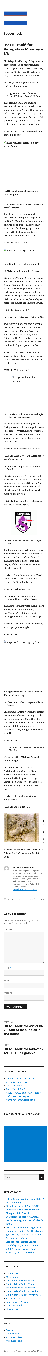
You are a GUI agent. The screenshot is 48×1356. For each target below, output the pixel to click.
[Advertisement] (25, 1144)
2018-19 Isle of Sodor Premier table (23, 1295)
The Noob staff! (14, 1305)
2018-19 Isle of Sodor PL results (22, 1291)
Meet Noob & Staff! (15, 1089)
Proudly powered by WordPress (29, 1351)
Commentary (13, 1298)
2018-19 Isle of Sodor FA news (21, 1280)
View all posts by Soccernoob (25, 889)
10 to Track (39, 899)
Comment (9, 929)
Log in (9, 1330)
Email (7, 980)
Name (7, 968)
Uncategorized (13, 1309)
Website (8, 993)
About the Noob (14, 1085)
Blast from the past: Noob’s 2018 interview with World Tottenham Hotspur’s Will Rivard (23, 1210)
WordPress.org (14, 1341)
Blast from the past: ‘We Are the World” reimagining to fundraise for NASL (25, 1220)
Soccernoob (13, 33)
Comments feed (14, 1337)
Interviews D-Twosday (17, 1302)
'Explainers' (12, 1273)
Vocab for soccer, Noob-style (20, 1100)
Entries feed (12, 1333)
